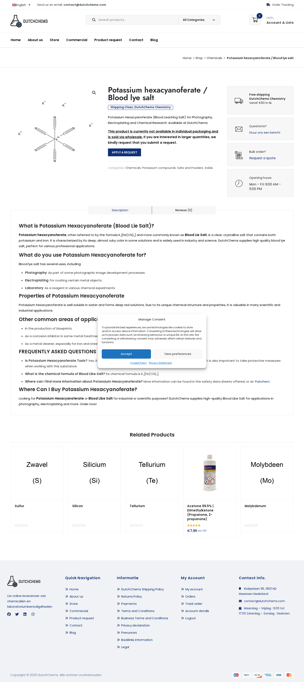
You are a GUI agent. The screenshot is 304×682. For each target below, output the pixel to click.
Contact (136, 40)
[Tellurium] (152, 473)
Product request (108, 40)
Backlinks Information (137, 640)
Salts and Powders (190, 168)
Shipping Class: (140, 107)
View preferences (177, 354)
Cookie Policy (138, 363)
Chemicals (214, 58)
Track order (193, 603)
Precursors (129, 632)
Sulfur (19, 506)
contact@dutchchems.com (84, 5)
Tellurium (137, 506)
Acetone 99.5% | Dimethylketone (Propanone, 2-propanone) (200, 512)
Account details (197, 611)
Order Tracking (282, 5)
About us (35, 40)
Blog (154, 40)
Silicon (77, 506)
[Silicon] (94, 473)
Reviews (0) (183, 210)
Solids (209, 168)
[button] (94, 92)
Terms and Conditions (137, 611)
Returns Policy (131, 596)
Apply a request (124, 152)
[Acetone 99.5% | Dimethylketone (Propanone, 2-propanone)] (209, 473)
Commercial (76, 40)
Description (120, 210)
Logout (190, 618)
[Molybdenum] (267, 473)
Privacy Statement (160, 363)
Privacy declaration (135, 625)
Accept (126, 354)
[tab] (120, 210)
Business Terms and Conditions (144, 618)
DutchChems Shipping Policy (142, 589)
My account (194, 589)
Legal (125, 647)
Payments (128, 603)
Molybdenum (255, 506)
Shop (199, 58)
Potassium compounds (159, 168)
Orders (190, 596)
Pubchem (262, 381)
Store (54, 40)
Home (16, 40)
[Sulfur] (37, 473)
